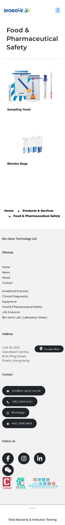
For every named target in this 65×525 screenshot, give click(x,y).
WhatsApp (17, 412)
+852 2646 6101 (21, 401)
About (6, 277)
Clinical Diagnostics (15, 296)
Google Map (51, 349)
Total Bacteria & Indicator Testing (32, 519)
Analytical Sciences (15, 291)
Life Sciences (11, 312)
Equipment (9, 301)
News (6, 272)
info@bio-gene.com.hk (25, 390)
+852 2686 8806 (20, 423)
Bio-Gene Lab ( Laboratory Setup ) (24, 317)
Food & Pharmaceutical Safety (22, 307)
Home (6, 267)
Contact (7, 283)
